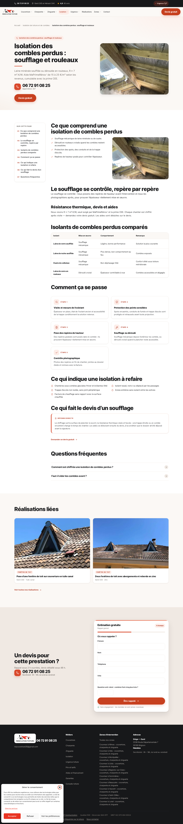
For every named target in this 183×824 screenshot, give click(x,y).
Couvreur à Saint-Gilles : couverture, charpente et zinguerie (113, 796)
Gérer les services (11, 808)
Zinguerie (51, 12)
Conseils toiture (72, 784)
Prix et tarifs (71, 767)
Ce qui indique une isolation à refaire (29, 163)
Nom (99, 653)
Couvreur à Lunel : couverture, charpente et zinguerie (111, 802)
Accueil (17, 25)
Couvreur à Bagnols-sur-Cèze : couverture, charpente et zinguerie (113, 771)
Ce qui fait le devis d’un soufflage (31, 171)
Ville (99, 676)
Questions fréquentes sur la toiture (70, 819)
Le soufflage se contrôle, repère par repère (29, 143)
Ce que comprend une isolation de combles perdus (30, 133)
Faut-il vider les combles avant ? (69, 476)
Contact (106, 12)
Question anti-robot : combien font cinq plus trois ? (117, 687)
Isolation (62, 12)
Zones (96, 12)
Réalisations (87, 12)
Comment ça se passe (30, 157)
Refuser (30, 816)
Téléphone (101, 664)
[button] (60, 787)
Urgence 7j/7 (162, 3)
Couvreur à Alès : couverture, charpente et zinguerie (111, 752)
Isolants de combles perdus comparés (29, 151)
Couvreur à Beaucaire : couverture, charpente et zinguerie (113, 783)
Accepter (12, 816)
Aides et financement (74, 773)
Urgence (74, 12)
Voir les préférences (50, 816)
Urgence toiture (72, 762)
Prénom (100, 641)
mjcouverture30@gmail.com (26, 747)
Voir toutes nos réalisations (26, 590)
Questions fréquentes (30, 177)
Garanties (70, 778)
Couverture (25, 12)
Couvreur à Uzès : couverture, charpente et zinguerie (111, 765)
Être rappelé (130, 701)
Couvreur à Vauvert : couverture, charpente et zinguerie (112, 790)
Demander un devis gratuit (62, 439)
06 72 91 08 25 (23, 3)
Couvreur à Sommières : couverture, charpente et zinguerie (113, 777)
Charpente (38, 12)
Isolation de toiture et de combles (36, 25)
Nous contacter (93, 819)
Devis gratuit (171, 12)
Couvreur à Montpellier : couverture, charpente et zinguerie (113, 758)
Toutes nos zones (106, 740)
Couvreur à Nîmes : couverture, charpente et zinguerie (112, 746)
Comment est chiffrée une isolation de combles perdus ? (82, 467)
